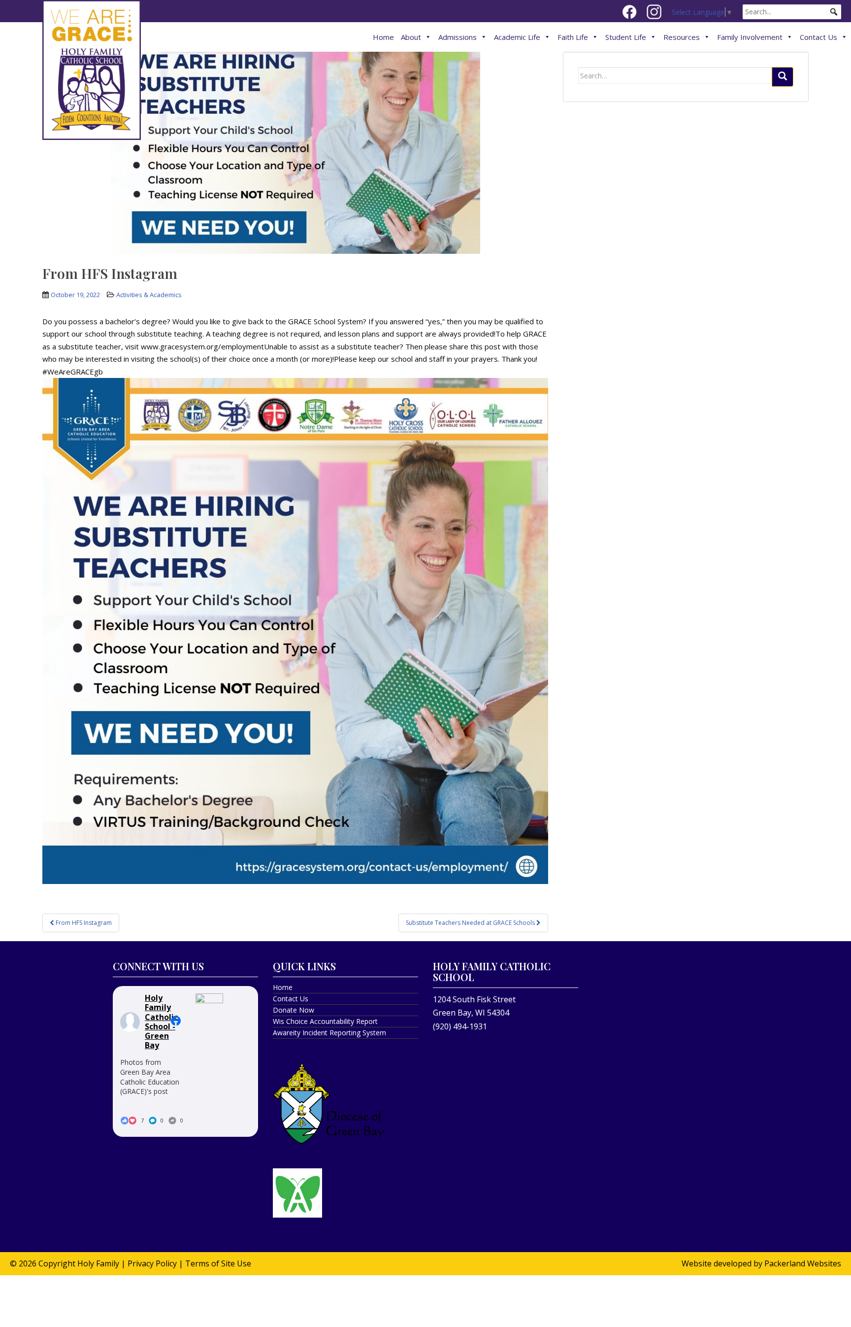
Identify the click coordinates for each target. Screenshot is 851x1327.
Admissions (457, 37)
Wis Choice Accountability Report (325, 1021)
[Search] (782, 77)
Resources (681, 37)
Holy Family (98, 1263)
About (411, 37)
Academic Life (517, 37)
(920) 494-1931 (460, 1026)
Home (383, 37)
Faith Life (572, 37)
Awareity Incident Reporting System (329, 1032)
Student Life (625, 37)
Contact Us (818, 37)
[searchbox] (792, 11)
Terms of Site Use (218, 1263)
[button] (833, 11)
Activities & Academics (149, 294)
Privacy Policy (152, 1263)
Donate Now (293, 1010)
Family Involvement (750, 37)
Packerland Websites (802, 1263)
